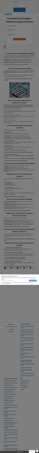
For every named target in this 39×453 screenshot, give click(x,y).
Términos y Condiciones (24, 380)
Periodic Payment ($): (12, 25)
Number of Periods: (11, 34)
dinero (8, 117)
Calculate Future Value (19, 39)
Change (20, 10)
